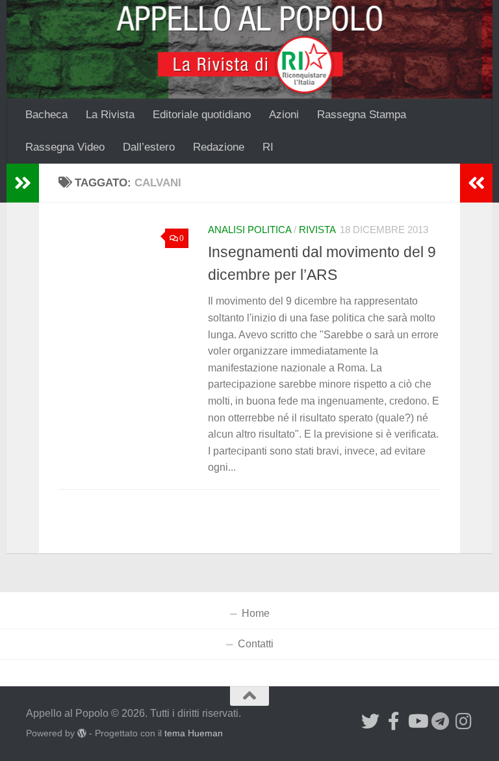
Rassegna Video (65, 147)
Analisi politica (249, 230)
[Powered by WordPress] (81, 733)
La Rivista (110, 114)
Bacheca (46, 114)
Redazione (218, 147)
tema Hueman (193, 733)
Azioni (284, 114)
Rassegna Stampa (361, 114)
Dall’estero (149, 147)
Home (256, 613)
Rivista (317, 230)
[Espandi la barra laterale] (22, 183)
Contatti (256, 643)
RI (268, 147)
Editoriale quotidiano (202, 114)
